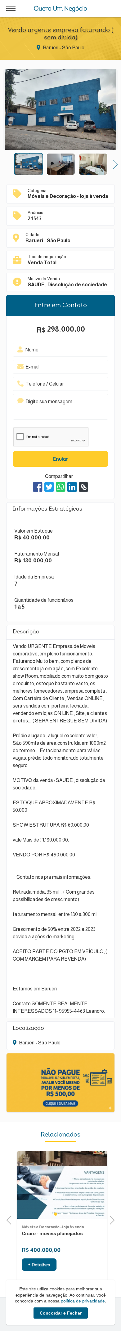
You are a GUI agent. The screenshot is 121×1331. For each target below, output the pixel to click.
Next (113, 164)
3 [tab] (67, 1214)
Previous (8, 164)
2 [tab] (61, 1214)
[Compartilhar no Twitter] (49, 487)
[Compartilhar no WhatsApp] (60, 487)
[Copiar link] (83, 487)
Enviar (60, 459)
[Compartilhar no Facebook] (38, 487)
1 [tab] (53, 1214)
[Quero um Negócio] (61, 9)
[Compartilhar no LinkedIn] (72, 487)
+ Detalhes (37, 1265)
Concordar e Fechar (61, 1313)
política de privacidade (83, 1300)
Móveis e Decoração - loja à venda (51, 1227)
